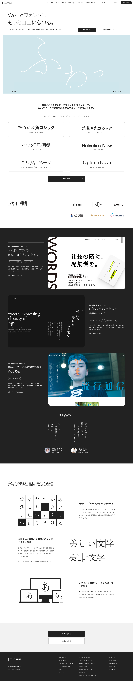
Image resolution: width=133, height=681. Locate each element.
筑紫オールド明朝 (13, 378)
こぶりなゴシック (110, 320)
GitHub (111, 669)
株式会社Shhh (97, 334)
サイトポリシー (83, 666)
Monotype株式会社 (13, 666)
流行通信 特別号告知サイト (15, 363)
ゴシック (44, 116)
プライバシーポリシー (85, 661)
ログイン (115, 3)
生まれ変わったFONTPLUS (66, 664)
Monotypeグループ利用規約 (86, 675)
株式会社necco (16, 275)
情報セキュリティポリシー (86, 664)
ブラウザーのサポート (64, 666)
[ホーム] (7, 3)
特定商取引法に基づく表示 (86, 669)
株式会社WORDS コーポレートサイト (19, 247)
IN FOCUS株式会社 (17, 392)
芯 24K (14, 91)
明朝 (54, 116)
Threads (111, 666)
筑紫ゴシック (28, 262)
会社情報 (81, 672)
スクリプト (86, 116)
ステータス (61, 672)
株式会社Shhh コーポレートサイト (99, 305)
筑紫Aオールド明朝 (14, 262)
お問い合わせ (62, 658)
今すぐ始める (126, 3)
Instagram (112, 664)
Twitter (111, 658)
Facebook (112, 661)
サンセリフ (74, 116)
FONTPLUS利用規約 (84, 658)
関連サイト (61, 669)
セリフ (63, 116)
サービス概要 (62, 661)
